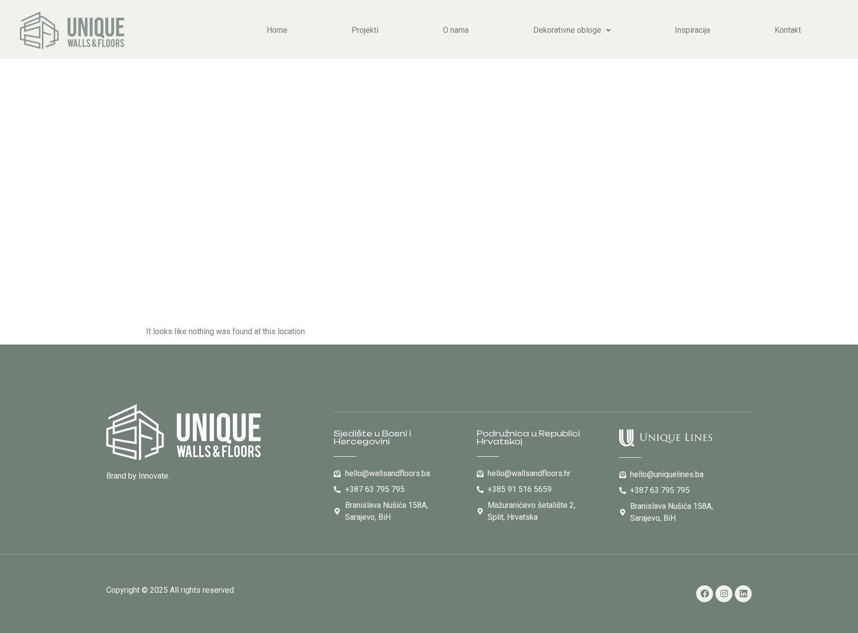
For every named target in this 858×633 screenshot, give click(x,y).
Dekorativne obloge (567, 30)
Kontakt (788, 30)
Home (277, 30)
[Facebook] (704, 593)
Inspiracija (692, 30)
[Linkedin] (743, 593)
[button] (572, 30)
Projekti (365, 30)
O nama (456, 30)
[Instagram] (723, 593)
